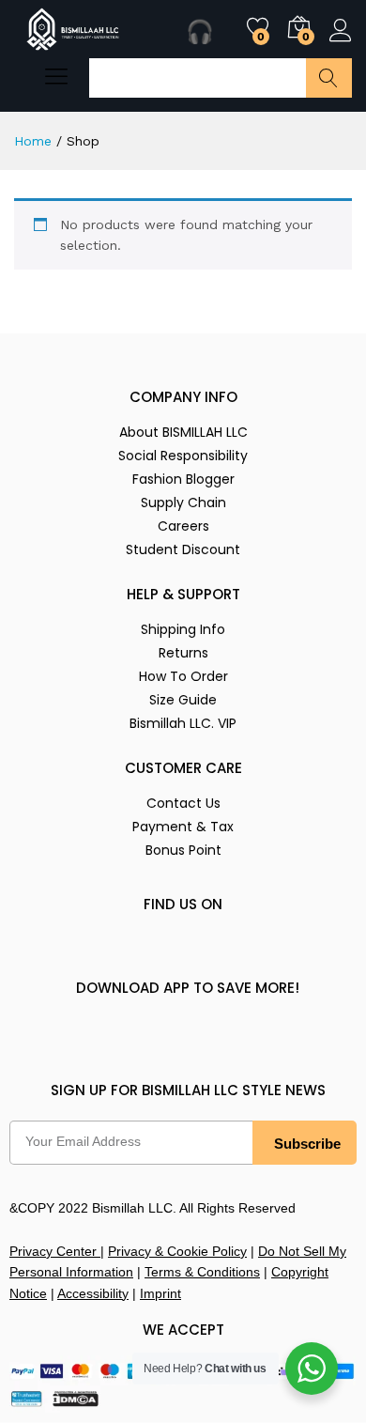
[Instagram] (95, 950)
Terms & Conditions (202, 1271)
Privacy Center (54, 1251)
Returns (183, 652)
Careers (183, 526)
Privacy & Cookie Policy (177, 1251)
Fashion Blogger (183, 479)
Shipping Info (183, 629)
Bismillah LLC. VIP (183, 723)
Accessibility (93, 1293)
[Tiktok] (261, 950)
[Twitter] (137, 950)
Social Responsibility (183, 455)
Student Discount (183, 549)
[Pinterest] (219, 950)
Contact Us (183, 803)
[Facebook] (54, 950)
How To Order (183, 676)
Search (329, 78)
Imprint (160, 1293)
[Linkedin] (178, 950)
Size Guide (183, 699)
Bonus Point (183, 850)
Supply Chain (183, 502)
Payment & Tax (183, 826)
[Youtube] (302, 950)
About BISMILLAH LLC (183, 432)
